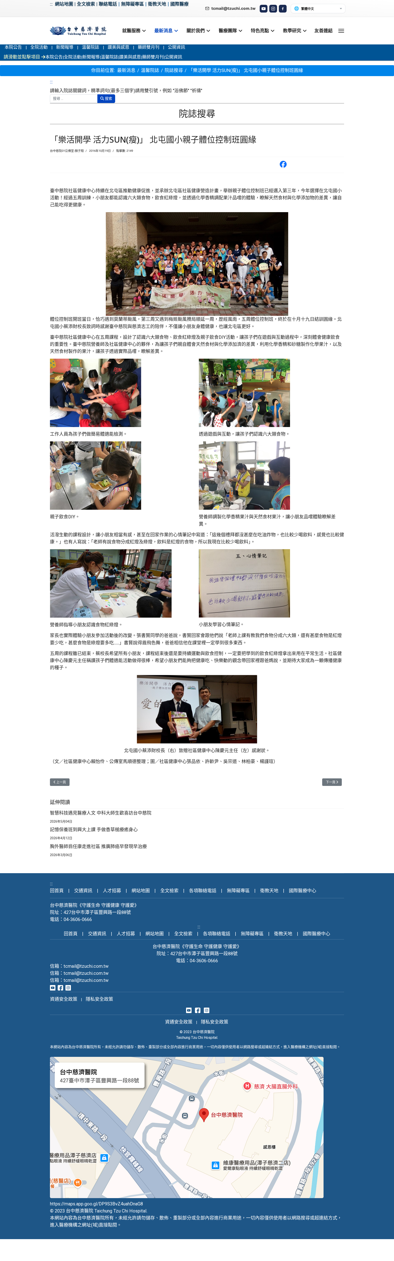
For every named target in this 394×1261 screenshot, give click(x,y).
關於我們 (196, 30)
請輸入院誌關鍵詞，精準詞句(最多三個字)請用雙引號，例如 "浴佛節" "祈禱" (126, 90)
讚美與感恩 (118, 47)
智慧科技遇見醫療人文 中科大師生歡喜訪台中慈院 (100, 813)
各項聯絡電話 (202, 890)
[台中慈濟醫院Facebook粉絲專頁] (60, 987)
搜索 (108, 98)
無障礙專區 (132, 4)
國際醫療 (179, 4)
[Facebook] (283, 9)
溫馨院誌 (90, 47)
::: (51, 4)
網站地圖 (64, 4)
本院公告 (13, 47)
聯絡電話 (108, 4)
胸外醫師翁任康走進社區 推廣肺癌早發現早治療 (98, 846)
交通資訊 (83, 890)
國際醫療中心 (302, 890)
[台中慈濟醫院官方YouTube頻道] (52, 987)
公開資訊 (176, 47)
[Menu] (341, 31)
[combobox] (74, 98)
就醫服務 (131, 30)
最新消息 (163, 30)
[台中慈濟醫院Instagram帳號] (68, 987)
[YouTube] (263, 9)
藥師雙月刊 (148, 47)
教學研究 (292, 30)
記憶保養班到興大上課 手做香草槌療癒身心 (94, 829)
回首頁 (57, 890)
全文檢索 (86, 4)
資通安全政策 (63, 999)
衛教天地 (157, 4)
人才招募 (112, 890)
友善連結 (323, 30)
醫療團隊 (228, 30)
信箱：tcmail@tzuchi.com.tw (79, 966)
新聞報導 (64, 47)
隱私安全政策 (99, 999)
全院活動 (39, 47)
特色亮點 (260, 30)
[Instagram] (273, 9)
